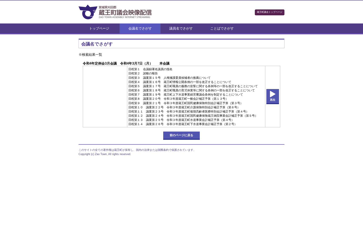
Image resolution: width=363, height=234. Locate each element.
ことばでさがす (222, 28)
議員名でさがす (181, 28)
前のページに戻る (181, 135)
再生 (272, 99)
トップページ (99, 28)
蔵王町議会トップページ (269, 12)
